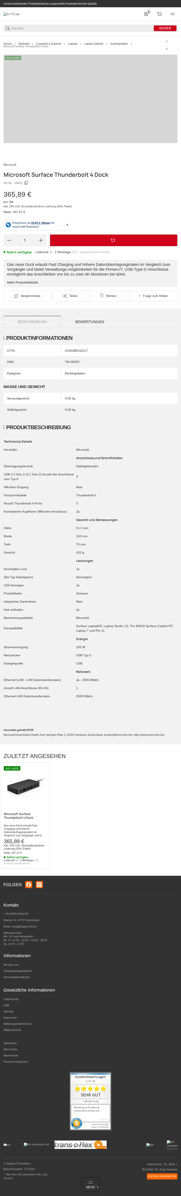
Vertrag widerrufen (162, 1176)
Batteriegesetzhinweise (18, 1023)
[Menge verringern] (9, 240)
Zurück (8, 43)
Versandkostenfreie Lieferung (39, 206)
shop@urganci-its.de (24, 926)
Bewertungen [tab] (89, 322)
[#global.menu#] (172, 14)
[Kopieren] (26, 183)
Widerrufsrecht (12, 1030)
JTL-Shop (169, 1164)
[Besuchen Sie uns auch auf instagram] (39, 884)
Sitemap (8, 1011)
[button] (25, 787)
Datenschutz (11, 999)
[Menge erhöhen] (40, 240)
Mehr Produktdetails (22, 282)
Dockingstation (119, 43)
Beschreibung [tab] (32, 322)
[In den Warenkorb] (113, 240)
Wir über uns (11, 964)
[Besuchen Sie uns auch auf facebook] (28, 884)
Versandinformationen (17, 977)
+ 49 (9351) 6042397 (16, 913)
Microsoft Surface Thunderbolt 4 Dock (26, 46)
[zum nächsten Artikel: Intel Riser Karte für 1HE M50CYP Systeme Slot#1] (167, 49)
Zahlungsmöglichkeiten (18, 971)
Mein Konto (10, 1049)
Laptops (73, 43)
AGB (6, 1005)
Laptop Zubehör (94, 43)
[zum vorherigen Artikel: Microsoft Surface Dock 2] (167, 41)
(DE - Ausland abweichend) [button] (91, 252)
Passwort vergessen (16, 1061)
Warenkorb (10, 1043)
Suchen (165, 28)
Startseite (24, 43)
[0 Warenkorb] (159, 14)
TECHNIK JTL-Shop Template (159, 1169)
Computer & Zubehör (48, 43)
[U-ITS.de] (12, 14)
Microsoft (10, 164)
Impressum (10, 1017)
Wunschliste (11, 1055)
